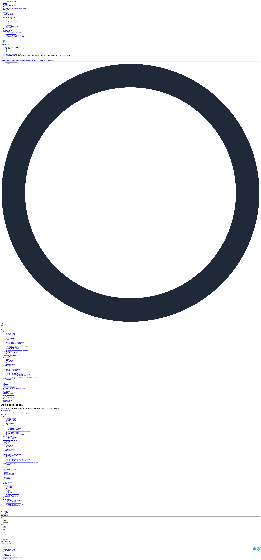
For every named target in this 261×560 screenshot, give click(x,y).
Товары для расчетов (8, 463)
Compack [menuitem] (8, 22)
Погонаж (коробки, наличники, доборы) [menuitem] (13, 369)
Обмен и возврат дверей (9, 5)
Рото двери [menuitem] (9, 27)
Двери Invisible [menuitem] (10, 354)
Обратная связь (4, 515)
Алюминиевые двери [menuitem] (11, 335)
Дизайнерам (6, 31)
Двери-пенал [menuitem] (9, 19)
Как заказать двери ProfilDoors (11, 1)
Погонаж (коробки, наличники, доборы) (13, 454)
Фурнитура (6, 442)
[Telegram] (4, 40)
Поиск (3, 63)
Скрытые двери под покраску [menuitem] (13, 343)
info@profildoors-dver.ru (9, 54)
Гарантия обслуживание (9, 7)
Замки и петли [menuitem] (9, 360)
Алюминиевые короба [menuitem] (12, 370)
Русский (5, 521)
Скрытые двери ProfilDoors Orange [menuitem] (15, 342)
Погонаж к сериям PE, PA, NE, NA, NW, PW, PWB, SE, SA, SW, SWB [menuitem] (22, 377)
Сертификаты (6, 10)
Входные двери (7, 450)
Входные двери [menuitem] (7, 365)
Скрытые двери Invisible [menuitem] (12, 26)
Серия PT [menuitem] (8, 356)
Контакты (5, 12)
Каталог (52, 60)
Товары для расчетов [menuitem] (8, 378)
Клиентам (3, 467)
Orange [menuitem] (7, 339)
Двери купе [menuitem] (9, 18)
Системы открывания (8, 17)
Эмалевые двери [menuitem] (10, 334)
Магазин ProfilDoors (8, 13)
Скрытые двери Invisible (9, 425)
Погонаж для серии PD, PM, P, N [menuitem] (14, 373)
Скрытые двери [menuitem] (10, 338)
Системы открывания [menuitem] (9, 351)
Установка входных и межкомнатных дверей (15, 8)
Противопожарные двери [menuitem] (10, 355)
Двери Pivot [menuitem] (9, 25)
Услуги (5, 16)
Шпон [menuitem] (7, 337)
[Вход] (2, 323)
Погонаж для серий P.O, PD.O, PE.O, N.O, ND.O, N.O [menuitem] (18, 374)
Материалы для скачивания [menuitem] (13, 38)
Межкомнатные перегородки (10, 29)
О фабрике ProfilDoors (8, 14)
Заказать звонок (7, 48)
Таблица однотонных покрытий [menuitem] (14, 32)
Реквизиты (6, 9)
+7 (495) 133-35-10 (8, 47)
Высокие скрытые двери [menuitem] (12, 348)
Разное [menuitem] (8, 363)
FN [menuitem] (6, 366)
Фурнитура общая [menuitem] (10, 364)
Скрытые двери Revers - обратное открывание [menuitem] (18, 346)
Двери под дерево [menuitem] (11, 333)
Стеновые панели (7, 30)
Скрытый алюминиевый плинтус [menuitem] (14, 372)
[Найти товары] (18, 63)
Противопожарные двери (10, 440)
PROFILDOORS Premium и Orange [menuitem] (14, 35)
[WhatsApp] (258, 550)
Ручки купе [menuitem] (9, 361)
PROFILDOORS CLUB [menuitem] (11, 34)
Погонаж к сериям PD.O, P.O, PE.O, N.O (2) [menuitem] (16, 375)
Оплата (5, 3)
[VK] (4, 42)
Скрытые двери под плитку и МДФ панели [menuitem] (17, 350)
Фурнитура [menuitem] (6, 357)
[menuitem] (131, 1)
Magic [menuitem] (7, 23)
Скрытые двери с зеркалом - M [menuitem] (14, 347)
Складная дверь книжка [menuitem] (12, 21)
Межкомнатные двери (9, 416)
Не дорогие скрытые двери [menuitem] (13, 344)
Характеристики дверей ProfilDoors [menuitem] (15, 36)
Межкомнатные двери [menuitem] (9, 332)
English (5, 520)
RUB (5, 526)
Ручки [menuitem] (7, 359)
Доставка (5, 4)
